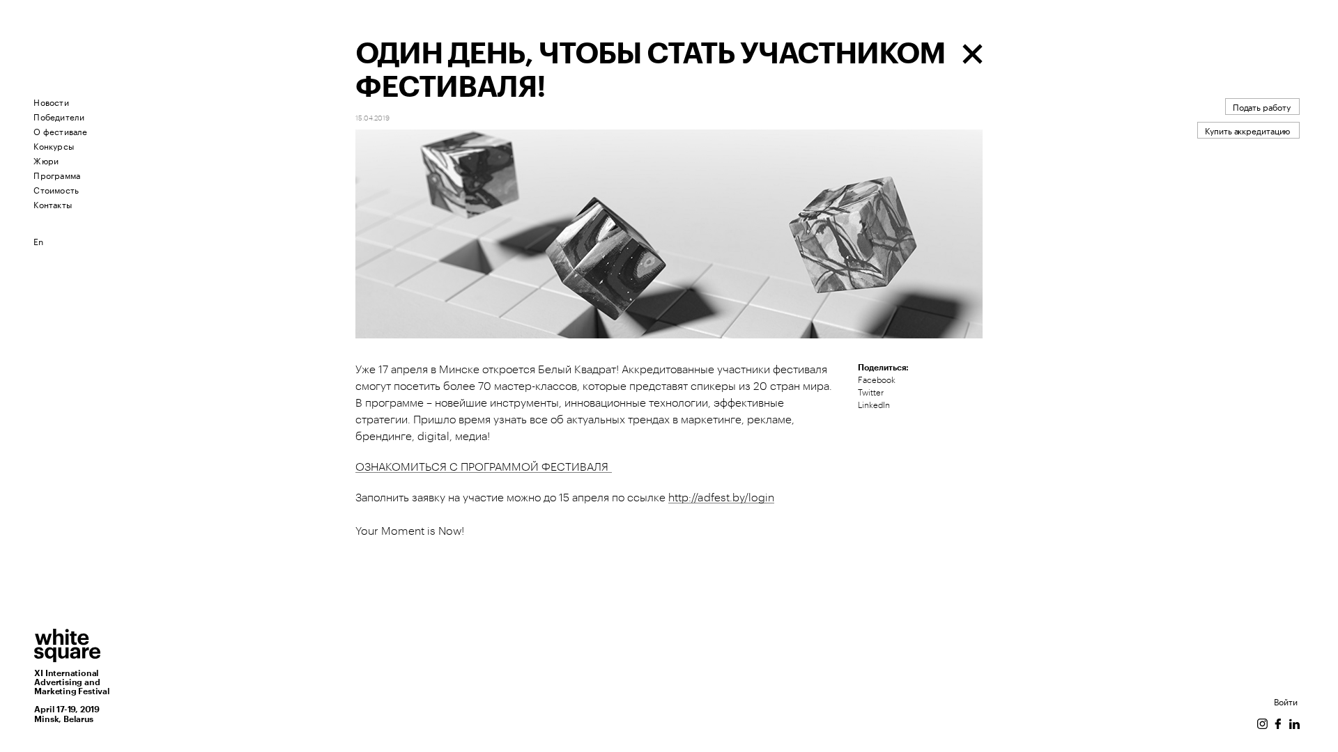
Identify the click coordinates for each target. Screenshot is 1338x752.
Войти (1286, 700)
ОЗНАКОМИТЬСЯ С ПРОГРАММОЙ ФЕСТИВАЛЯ (483, 467)
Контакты (52, 203)
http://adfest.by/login (721, 497)
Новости (50, 101)
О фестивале (60, 130)
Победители (58, 116)
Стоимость (56, 189)
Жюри (46, 159)
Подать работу (1262, 106)
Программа (56, 174)
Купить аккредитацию (1247, 129)
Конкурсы (53, 145)
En (38, 240)
